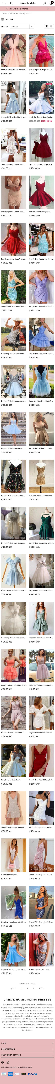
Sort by (4, 26)
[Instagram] (8, 1062)
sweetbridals (27, 3)
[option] (27, 8)
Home (5, 13)
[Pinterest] (2, 1062)
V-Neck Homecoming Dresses (20, 13)
